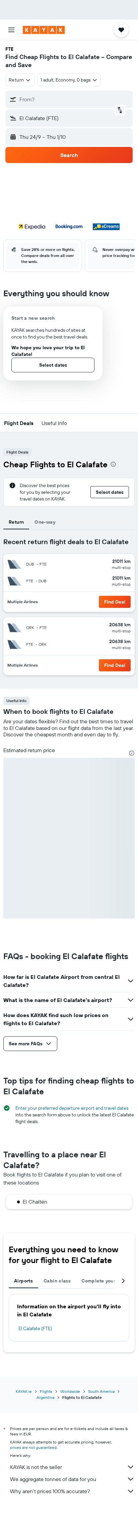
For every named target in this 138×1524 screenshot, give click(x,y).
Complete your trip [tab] (103, 1281)
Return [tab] (16, 522)
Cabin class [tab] (57, 1281)
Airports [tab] (23, 1281)
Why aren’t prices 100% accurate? (50, 1491)
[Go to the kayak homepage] (44, 30)
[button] (11, 29)
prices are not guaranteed (33, 1447)
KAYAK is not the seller (36, 1467)
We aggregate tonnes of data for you (53, 1479)
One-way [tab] (44, 522)
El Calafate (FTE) (35, 1328)
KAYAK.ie (24, 1391)
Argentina (45, 1397)
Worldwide (70, 1391)
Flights (46, 1391)
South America (101, 1391)
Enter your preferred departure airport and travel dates (71, 1108)
